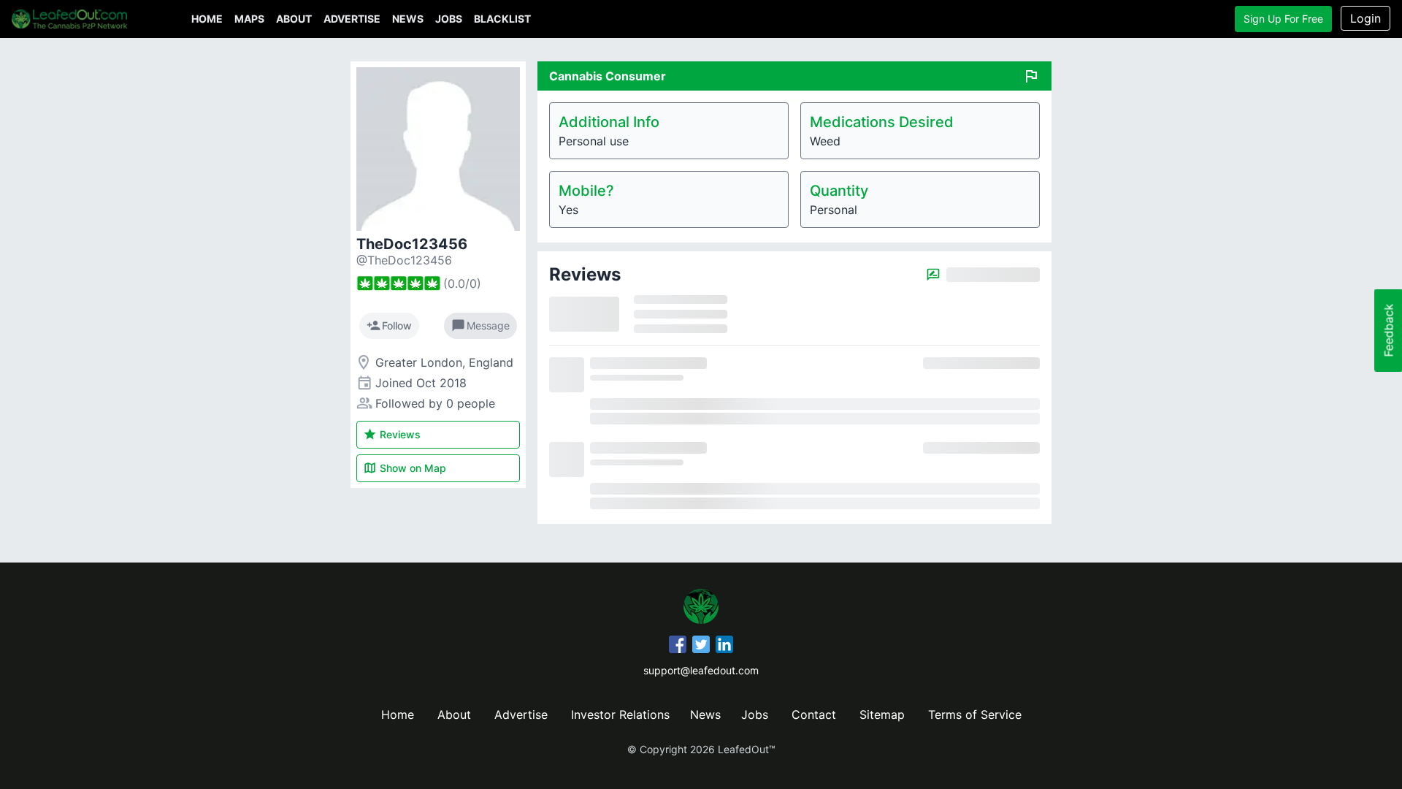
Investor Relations (620, 714)
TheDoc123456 (411, 244)
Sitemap (882, 714)
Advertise (351, 18)
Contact (814, 714)
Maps (249, 18)
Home (207, 18)
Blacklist (502, 18)
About (294, 18)
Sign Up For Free (1283, 18)
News (408, 18)
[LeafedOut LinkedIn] (724, 647)
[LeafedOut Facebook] (677, 647)
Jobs (448, 18)
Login (1365, 18)
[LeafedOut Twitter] (701, 647)
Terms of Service (975, 714)
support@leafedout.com (701, 670)
